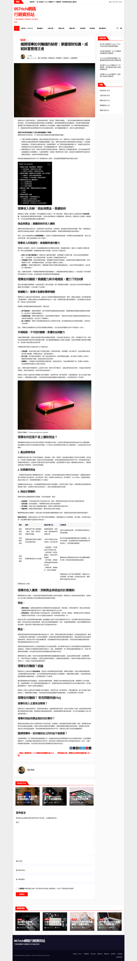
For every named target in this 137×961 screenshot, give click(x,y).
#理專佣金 (51, 58)
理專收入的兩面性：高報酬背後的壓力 (33, 171)
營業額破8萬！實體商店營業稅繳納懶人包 (73, 753)
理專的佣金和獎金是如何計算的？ (32, 201)
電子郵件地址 (21, 870)
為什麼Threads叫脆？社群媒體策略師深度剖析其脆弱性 (53, 799)
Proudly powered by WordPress (22, 955)
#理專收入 (66, 58)
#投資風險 (43, 58)
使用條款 (92, 28)
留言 (18, 822)
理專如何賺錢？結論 (26, 194)
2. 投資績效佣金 (27, 184)
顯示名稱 (19, 861)
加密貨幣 (82, 28)
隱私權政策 (102, 28)
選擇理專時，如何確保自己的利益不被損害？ (35, 203)
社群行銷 (51, 28)
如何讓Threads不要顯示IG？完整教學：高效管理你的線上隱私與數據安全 (110, 67)
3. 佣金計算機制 (27, 186)
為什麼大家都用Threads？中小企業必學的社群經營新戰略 (27, 924)
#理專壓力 (58, 58)
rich (31, 55)
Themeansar (46, 955)
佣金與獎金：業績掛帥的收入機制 (32, 169)
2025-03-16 (22, 927)
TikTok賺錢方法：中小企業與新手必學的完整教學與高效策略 (80, 799)
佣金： (25, 190)
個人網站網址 (20, 879)
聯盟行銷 (72, 28)
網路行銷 (61, 28)
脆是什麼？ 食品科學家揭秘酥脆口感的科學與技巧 (27, 799)
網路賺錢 (40, 28)
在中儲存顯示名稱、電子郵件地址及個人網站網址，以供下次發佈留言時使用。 (46, 888)
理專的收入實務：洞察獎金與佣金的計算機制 (33, 188)
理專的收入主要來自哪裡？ (30, 199)
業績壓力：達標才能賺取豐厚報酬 (32, 175)
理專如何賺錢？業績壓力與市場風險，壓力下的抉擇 (35, 173)
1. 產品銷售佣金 (27, 182)
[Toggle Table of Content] (48, 164)
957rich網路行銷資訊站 (29, 941)
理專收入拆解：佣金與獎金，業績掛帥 (31, 167)
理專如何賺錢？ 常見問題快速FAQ (30, 197)
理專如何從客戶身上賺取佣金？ (29, 179)
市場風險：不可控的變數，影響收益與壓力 (34, 177)
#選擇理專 (74, 58)
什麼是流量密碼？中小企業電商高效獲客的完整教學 (54, 924)
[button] (117, 28)
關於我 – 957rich (27, 28)
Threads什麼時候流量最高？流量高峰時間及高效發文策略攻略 (82, 924)
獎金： (25, 192)
